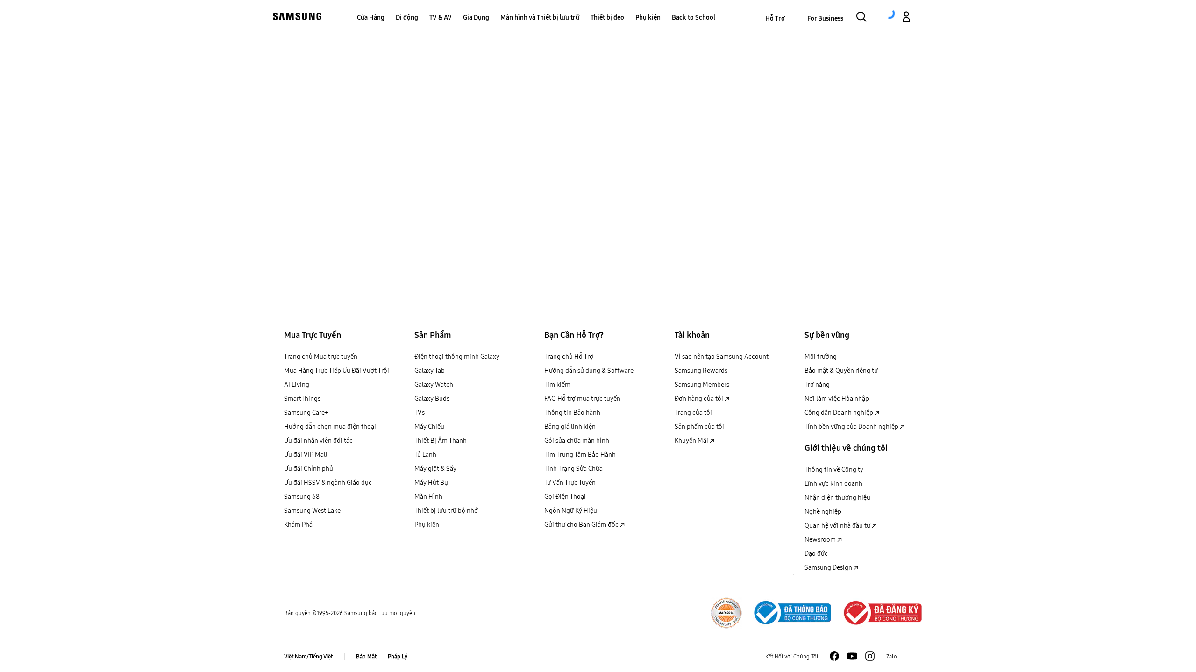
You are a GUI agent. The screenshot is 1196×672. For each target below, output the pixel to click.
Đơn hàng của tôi (700, 398)
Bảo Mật (366, 656)
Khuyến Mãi (692, 440)
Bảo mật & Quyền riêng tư (841, 370)
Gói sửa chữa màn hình (576, 440)
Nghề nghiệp (822, 511)
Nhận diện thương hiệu (837, 497)
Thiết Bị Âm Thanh (440, 440)
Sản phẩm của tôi (699, 426)
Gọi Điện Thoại (565, 496)
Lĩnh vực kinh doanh (833, 483)
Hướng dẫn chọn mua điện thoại (330, 426)
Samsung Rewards (701, 370)
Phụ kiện (426, 524)
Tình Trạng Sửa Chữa (573, 468)
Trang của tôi (693, 412)
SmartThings (302, 398)
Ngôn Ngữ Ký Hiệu (570, 510)
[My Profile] (906, 18)
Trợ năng (817, 384)
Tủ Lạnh (425, 454)
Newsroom (820, 539)
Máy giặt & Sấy (435, 468)
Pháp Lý (397, 656)
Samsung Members (702, 384)
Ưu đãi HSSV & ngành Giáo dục (328, 482)
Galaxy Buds (431, 398)
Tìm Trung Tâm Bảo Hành (580, 454)
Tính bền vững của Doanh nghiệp (852, 426)
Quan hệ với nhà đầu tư (838, 525)
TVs (419, 412)
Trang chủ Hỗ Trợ (568, 356)
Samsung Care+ (306, 412)
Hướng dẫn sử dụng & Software (589, 370)
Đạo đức (816, 553)
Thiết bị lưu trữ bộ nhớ (446, 510)
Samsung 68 (302, 496)
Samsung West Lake (312, 510)
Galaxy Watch (433, 384)
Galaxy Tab (429, 370)
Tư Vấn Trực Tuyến (570, 482)
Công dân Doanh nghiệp (839, 412)
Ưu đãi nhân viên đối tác (318, 440)
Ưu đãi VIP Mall (305, 454)
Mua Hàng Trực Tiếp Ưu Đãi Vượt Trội (336, 370)
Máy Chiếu (429, 426)
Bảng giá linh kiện (570, 426)
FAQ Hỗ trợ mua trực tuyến (582, 398)
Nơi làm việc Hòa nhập (836, 398)
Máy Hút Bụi (432, 482)
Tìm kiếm (557, 384)
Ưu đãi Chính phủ (308, 468)
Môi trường (820, 356)
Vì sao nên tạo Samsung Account (722, 356)
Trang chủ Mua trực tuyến (320, 356)
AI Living (296, 384)
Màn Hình (428, 496)
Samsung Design (829, 567)
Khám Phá (298, 524)
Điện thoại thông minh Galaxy (456, 356)
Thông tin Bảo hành (572, 412)
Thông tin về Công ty (833, 469)
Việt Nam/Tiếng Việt (308, 656)
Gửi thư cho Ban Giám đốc (582, 524)
